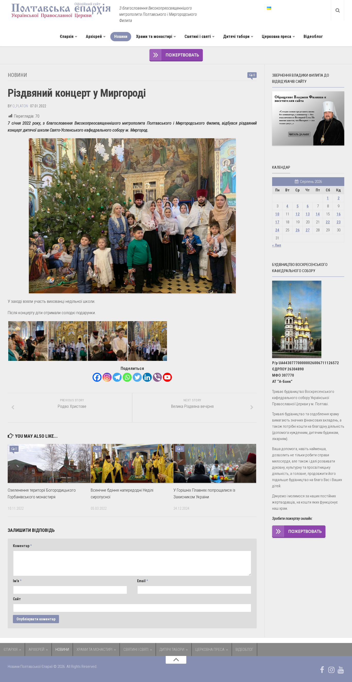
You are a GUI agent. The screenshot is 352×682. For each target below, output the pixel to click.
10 (277, 214)
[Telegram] (117, 377)
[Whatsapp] (127, 377)
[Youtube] (167, 377)
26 (298, 230)
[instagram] (331, 669)
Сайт (17, 599)
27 (308, 230)
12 (298, 214)
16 (339, 214)
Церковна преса (276, 36)
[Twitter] (137, 377)
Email (142, 581)
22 (328, 222)
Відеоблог (313, 36)
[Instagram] (107, 377)
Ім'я (17, 581)
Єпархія (66, 36)
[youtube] (340, 669)
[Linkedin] (147, 377)
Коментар (22, 546)
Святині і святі (198, 36)
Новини (120, 36)
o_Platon (20, 106)
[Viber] (157, 377)
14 (318, 214)
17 (277, 222)
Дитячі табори (236, 36)
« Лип (276, 245)
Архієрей (94, 36)
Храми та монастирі (154, 36)
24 (277, 230)
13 (308, 214)
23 (339, 222)
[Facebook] (97, 377)
